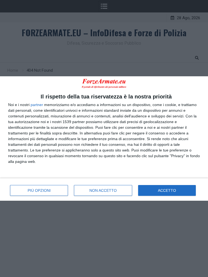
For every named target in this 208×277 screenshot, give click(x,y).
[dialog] (104, 138)
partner (37, 105)
